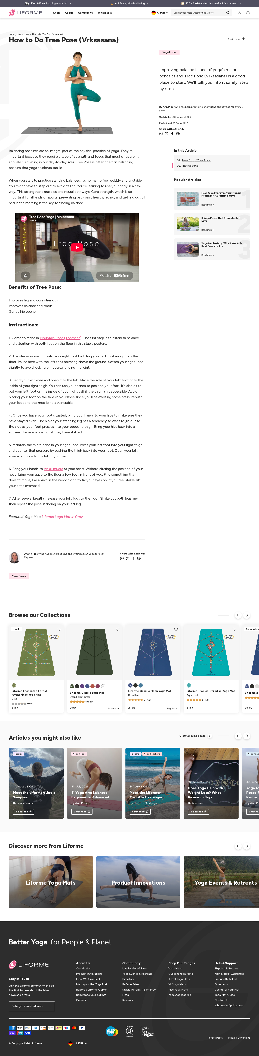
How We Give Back (88, 979)
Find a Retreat (223, 882)
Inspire (19, 754)
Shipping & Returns (226, 968)
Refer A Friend (131, 984)
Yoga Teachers (152, 754)
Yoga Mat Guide (225, 995)
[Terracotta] (92, 686)
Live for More (23, 34)
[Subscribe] (50, 1006)
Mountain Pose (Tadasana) (60, 338)
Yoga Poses (169, 52)
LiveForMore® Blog (134, 968)
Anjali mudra (53, 469)
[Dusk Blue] (87, 686)
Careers (81, 1000)
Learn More (136, 882)
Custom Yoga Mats (180, 973)
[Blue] (140, 685)
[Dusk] (247, 686)
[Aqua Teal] (189, 685)
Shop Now (48, 882)
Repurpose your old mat (91, 995)
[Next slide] (246, 615)
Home (11, 34)
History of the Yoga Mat (91, 984)
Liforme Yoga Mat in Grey (62, 517)
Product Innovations (89, 973)
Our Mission (83, 968)
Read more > (207, 204)
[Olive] (14, 685)
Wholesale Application (229, 1005)
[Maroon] (97, 686)
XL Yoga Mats (177, 984)
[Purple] (82, 686)
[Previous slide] (238, 615)
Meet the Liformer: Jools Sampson (34, 794)
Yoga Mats (175, 968)
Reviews (127, 1000)
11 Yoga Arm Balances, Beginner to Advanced (90, 794)
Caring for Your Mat (227, 989)
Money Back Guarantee (229, 973)
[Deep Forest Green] (72, 686)
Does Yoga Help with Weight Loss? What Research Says (205, 792)
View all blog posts (192, 735)
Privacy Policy (215, 1037)
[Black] (77, 686)
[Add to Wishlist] (59, 629)
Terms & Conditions (239, 1037)
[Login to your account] (239, 12)
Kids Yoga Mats (178, 989)
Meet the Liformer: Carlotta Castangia (146, 794)
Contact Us (222, 1000)
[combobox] (201, 12)
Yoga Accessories (179, 995)
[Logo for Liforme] (25, 12)
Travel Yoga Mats (179, 979)
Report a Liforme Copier (91, 989)
